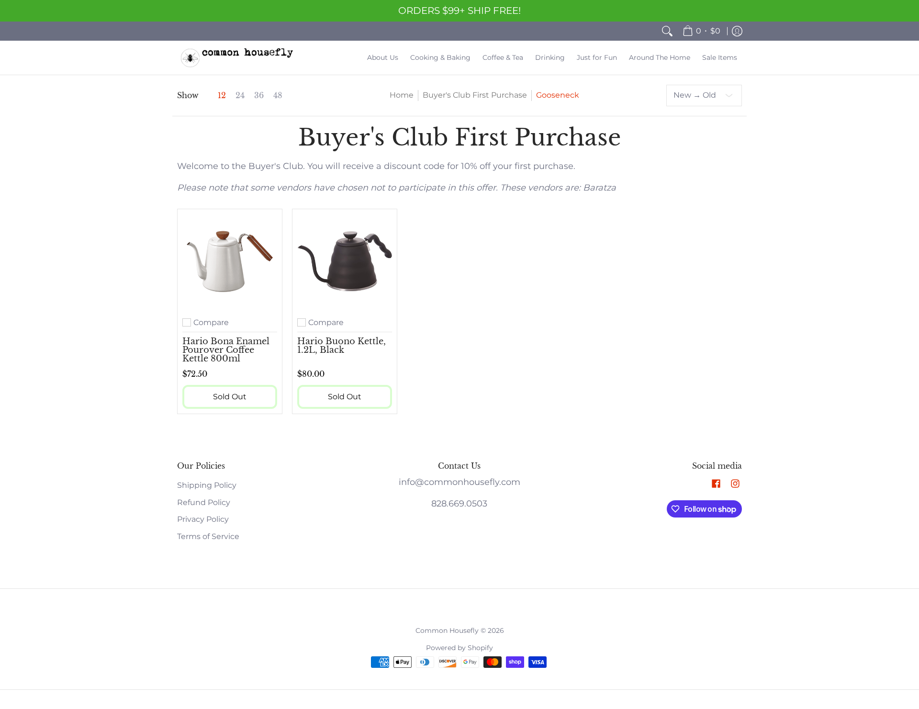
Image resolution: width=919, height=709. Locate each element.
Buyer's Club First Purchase (475, 95)
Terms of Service (208, 536)
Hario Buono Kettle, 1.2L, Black (341, 345)
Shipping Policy (206, 485)
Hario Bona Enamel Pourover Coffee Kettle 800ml (225, 350)
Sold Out (230, 396)
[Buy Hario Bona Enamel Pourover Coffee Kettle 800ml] (229, 261)
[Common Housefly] (237, 58)
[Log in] (737, 31)
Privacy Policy (203, 519)
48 (277, 95)
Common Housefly (447, 630)
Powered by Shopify (459, 648)
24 (240, 95)
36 (259, 95)
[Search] (667, 31)
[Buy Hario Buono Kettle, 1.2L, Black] (344, 261)
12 (222, 95)
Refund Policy (203, 502)
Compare (211, 322)
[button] (716, 484)
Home (402, 95)
